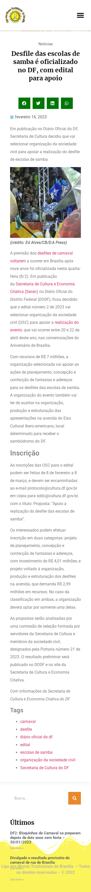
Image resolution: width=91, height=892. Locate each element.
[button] (80, 15)
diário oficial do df (36, 737)
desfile (26, 729)
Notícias (45, 44)
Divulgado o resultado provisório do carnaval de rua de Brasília (40, 860)
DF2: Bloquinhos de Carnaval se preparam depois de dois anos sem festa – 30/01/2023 (45, 837)
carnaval (28, 721)
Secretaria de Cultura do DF (44, 767)
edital (25, 744)
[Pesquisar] (74, 798)
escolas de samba (36, 752)
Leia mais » (17, 848)
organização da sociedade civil (47, 760)
